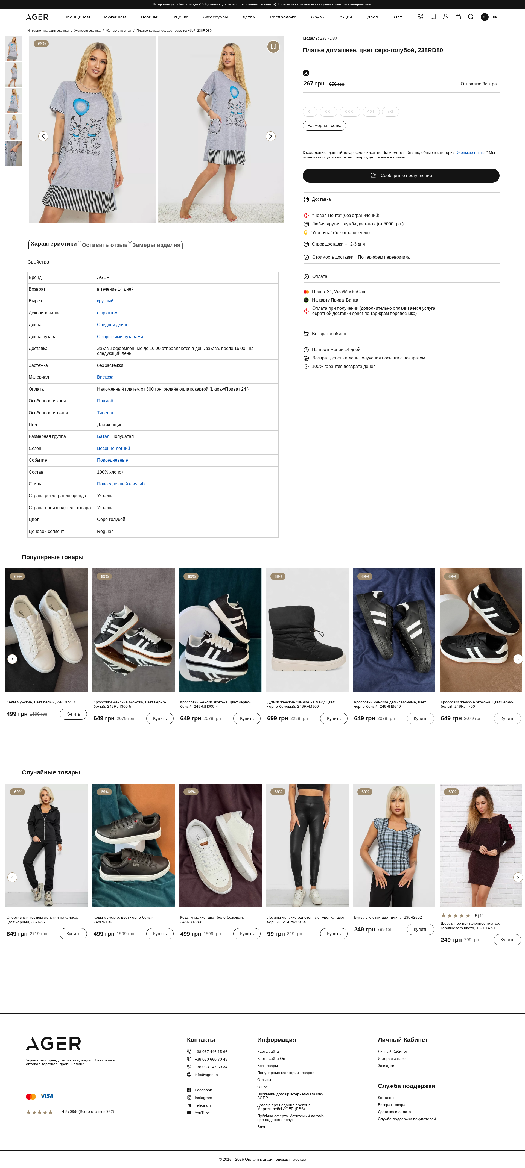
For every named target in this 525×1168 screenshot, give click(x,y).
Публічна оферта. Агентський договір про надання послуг (290, 1118)
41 (10, 726)
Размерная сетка (324, 125)
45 (46, 726)
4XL (371, 113)
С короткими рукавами (120, 336)
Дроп (373, 17)
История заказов (392, 1058)
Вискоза (105, 377)
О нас (262, 1087)
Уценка (180, 17)
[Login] (445, 17)
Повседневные (112, 460)
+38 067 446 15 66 (211, 1051)
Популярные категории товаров (285, 1073)
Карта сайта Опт (272, 1058)
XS (357, 942)
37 (106, 731)
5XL (390, 113)
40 (133, 731)
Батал (103, 436)
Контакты (386, 1097)
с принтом (107, 313)
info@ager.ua (206, 1074)
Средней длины (113, 324)
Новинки (150, 17)
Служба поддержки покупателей (407, 1119)
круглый (105, 301)
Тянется (105, 413)
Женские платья (118, 31)
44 (37, 726)
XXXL (350, 113)
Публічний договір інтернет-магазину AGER (290, 1096)
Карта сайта (268, 1051)
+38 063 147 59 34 (211, 1067)
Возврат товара (392, 1105)
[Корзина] (458, 17)
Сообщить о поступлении (406, 175)
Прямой (105, 401)
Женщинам (78, 17)
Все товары (267, 1065)
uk (495, 17)
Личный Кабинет (392, 1051)
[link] (5, 48)
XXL (328, 113)
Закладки (386, 1065)
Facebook (203, 1090)
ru (484, 17)
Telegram (203, 1105)
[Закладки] (433, 17)
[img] (92, 224)
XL (310, 113)
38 (115, 731)
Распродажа (283, 17)
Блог (261, 1127)
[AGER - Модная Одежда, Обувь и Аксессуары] (37, 16)
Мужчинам (115, 17)
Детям (249, 17)
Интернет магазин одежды (48, 31)
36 (97, 731)
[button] (271, 136)
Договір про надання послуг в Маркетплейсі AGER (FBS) (283, 1107)
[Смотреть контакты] (420, 17)
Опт (398, 17)
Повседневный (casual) (121, 484)
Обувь (317, 17)
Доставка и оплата (394, 1112)
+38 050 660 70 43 (211, 1059)
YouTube (202, 1113)
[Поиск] (471, 17)
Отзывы (264, 1080)
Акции (345, 17)
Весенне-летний (113, 448)
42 (19, 726)
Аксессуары (215, 17)
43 (28, 726)
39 (124, 731)
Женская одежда (87, 31)
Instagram (203, 1097)
